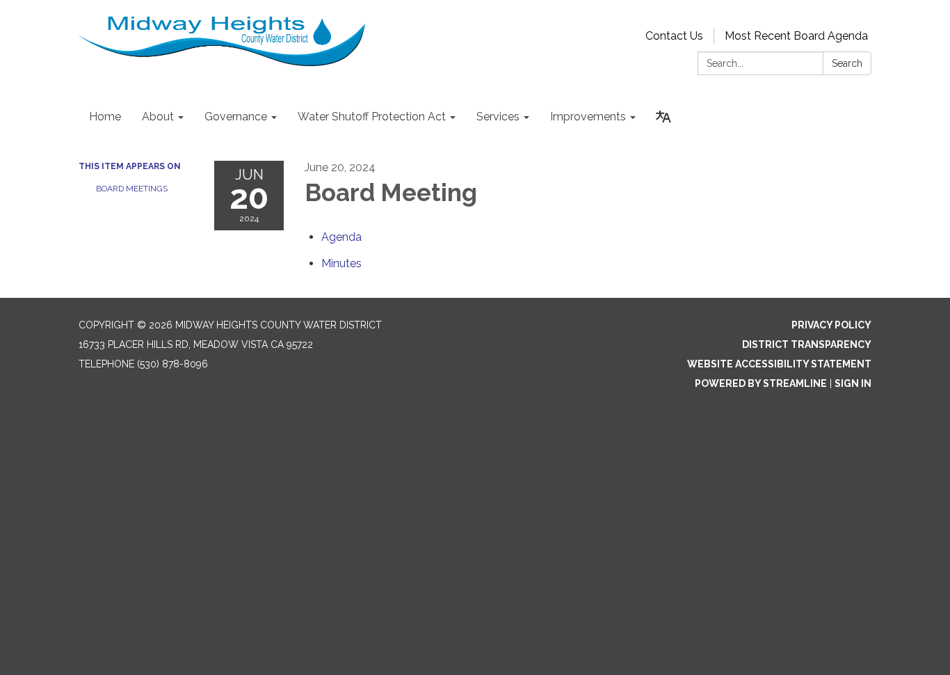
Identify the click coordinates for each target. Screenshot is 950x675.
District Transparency (806, 344)
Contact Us (674, 35)
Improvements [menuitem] (588, 116)
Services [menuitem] (498, 116)
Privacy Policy (831, 325)
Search (847, 63)
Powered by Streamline (761, 383)
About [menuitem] (158, 116)
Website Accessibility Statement (779, 364)
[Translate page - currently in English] (663, 117)
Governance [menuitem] (235, 116)
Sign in (853, 383)
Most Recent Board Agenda (796, 35)
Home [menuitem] (105, 116)
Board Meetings (132, 188)
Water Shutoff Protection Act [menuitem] (372, 116)
